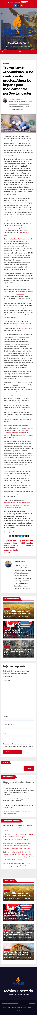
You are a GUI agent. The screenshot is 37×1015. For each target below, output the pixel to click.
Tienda (18, 1011)
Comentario (7, 680)
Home (4, 1007)
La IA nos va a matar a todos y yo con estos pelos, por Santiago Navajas (18, 651)
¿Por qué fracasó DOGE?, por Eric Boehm (26, 543)
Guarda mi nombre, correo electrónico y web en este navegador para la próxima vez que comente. (18, 745)
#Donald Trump (13, 104)
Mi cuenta (23, 1007)
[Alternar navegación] (19, 52)
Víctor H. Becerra (17, 99)
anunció (15, 385)
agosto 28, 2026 (11, 898)
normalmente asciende (24, 328)
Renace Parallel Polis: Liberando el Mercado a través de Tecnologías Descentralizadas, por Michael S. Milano (18, 837)
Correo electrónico (9, 724)
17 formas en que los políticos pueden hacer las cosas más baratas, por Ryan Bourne (17, 828)
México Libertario (18, 43)
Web (4, 733)
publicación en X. (12, 405)
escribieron (20, 294)
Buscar (5, 762)
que (9, 253)
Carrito (8, 1007)
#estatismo (26, 104)
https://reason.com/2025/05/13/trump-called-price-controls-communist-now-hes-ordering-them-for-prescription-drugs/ (17, 505)
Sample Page (31, 1007)
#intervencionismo (20, 106)
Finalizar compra (16, 1007)
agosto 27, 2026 (11, 918)
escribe (21, 205)
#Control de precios (26, 101)
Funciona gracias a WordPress (10, 1003)
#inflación (12, 106)
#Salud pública (19, 109)
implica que (21, 177)
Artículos (6, 63)
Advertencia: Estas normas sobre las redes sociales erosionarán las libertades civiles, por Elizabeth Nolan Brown (17, 845)
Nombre (6, 716)
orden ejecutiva (25, 159)
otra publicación (24, 405)
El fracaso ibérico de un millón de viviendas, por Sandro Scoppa (16, 954)
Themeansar (32, 1003)
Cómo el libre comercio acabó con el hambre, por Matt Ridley (17, 613)
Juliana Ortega (7, 843)
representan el (21, 485)
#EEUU (21, 104)
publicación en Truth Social (17, 239)
